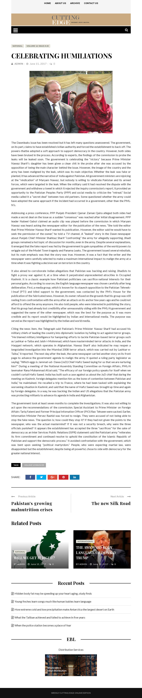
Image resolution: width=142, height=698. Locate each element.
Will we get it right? (34, 557)
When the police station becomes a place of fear (43, 625)
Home (47, 3)
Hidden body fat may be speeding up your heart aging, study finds (53, 593)
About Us (60, 3)
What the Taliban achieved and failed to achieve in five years (50, 617)
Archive (75, 3)
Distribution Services (71, 649)
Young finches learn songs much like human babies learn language (53, 601)
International (85, 541)
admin (19, 63)
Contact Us (91, 3)
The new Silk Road (111, 503)
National (18, 46)
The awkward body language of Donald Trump (96, 552)
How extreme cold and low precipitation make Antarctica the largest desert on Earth (64, 609)
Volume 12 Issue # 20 (38, 46)
